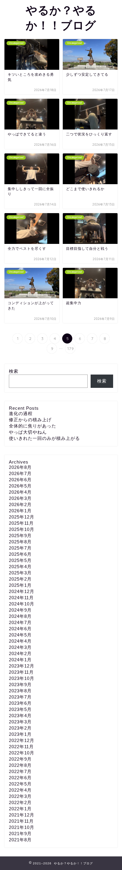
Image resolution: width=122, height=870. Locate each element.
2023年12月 (21, 665)
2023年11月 (21, 672)
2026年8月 (20, 467)
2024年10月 (21, 603)
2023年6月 (20, 703)
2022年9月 (20, 759)
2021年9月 (20, 833)
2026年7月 (20, 473)
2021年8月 (20, 839)
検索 (13, 371)
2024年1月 (20, 659)
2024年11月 (21, 597)
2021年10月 (21, 827)
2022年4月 (20, 790)
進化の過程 (21, 413)
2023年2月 (20, 727)
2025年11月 (21, 523)
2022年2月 (20, 802)
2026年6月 (20, 479)
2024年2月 (20, 653)
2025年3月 (20, 572)
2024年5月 (20, 634)
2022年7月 (20, 771)
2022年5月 (20, 783)
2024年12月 (21, 591)
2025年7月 (20, 547)
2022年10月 (21, 752)
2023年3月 (20, 721)
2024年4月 (20, 641)
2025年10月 (21, 529)
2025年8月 (20, 541)
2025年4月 (20, 566)
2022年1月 (20, 808)
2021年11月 (21, 821)
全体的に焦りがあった (32, 425)
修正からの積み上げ (30, 419)
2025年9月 (20, 535)
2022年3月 (20, 796)
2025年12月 (21, 516)
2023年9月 (20, 684)
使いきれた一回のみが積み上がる (44, 438)
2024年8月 (20, 616)
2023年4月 (20, 715)
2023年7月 (20, 696)
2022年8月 (20, 765)
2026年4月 (20, 492)
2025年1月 (20, 585)
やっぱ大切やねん (28, 432)
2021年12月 (21, 814)
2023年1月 (20, 734)
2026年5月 (20, 485)
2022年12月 (21, 740)
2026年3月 (20, 498)
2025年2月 (20, 578)
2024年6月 (20, 628)
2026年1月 (20, 510)
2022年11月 (21, 746)
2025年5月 (20, 560)
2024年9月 (20, 610)
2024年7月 (20, 622)
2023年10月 (21, 678)
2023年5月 (20, 709)
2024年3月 (20, 647)
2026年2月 (20, 504)
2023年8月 (20, 690)
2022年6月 (20, 777)
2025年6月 (20, 554)
